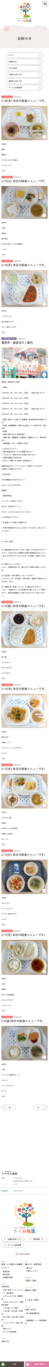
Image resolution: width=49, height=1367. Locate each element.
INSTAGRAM (24, 1253)
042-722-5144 (18, 1191)
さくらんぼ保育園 (15, 87)
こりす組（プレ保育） (11, 1308)
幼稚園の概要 (8, 1277)
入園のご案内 (30, 1279)
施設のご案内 (30, 1289)
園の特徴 (6, 1274)
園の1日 (29, 1268)
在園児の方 (13, 61)
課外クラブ (7, 1329)
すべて (11, 55)
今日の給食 (13, 68)
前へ (10, 1107)
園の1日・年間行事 (33, 1263)
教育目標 (6, 1271)
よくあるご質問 (31, 1298)
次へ (38, 1107)
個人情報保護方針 (33, 1313)
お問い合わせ (30, 1308)
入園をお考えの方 (15, 74)
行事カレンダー (32, 1271)
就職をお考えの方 (15, 81)
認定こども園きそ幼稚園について (11, 1265)
